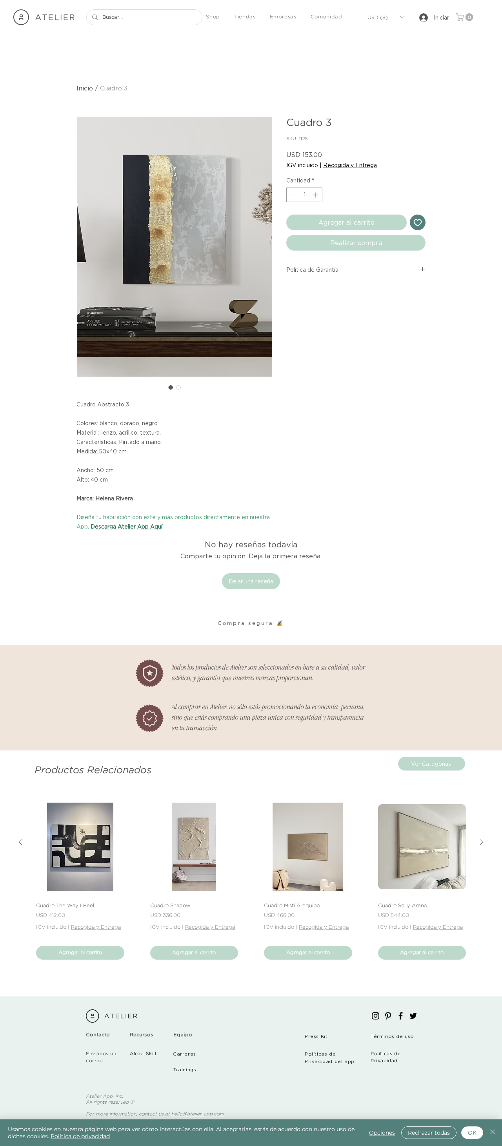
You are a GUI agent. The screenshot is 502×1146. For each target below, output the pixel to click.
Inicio (84, 88)
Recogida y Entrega (350, 165)
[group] (251, 881)
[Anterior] (20, 842)
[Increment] (316, 195)
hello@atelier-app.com (197, 1114)
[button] (213, 17)
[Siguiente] (481, 842)
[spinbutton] (304, 195)
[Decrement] (292, 195)
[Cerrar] (492, 1133)
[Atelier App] (375, 1016)
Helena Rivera (114, 498)
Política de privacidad (80, 1136)
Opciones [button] (382, 1132)
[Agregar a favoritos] (418, 222)
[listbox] (385, 17)
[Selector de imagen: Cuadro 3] (171, 387)
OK (472, 1132)
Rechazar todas (429, 1132)
